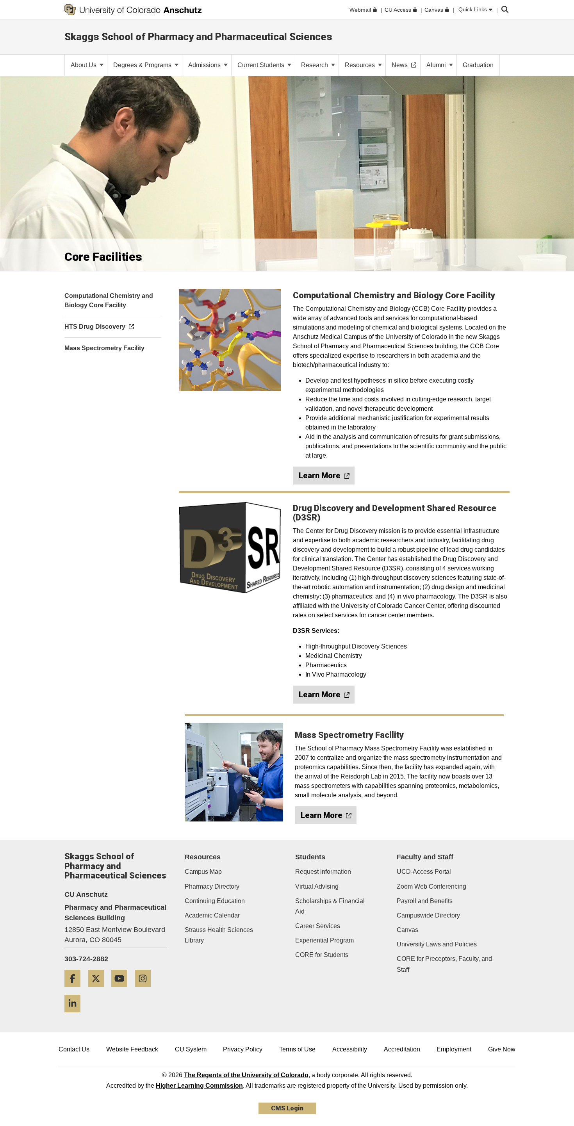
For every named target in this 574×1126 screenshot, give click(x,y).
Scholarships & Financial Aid (330, 906)
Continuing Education (215, 901)
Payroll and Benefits (425, 901)
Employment (454, 1049)
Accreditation (402, 1049)
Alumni (436, 65)
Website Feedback (132, 1049)
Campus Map (203, 871)
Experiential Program (324, 940)
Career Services (317, 926)
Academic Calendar (212, 915)
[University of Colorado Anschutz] (133, 9)
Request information (323, 871)
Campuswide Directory (428, 915)
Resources (360, 65)
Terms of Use (297, 1049)
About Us (84, 65)
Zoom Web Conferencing (431, 886)
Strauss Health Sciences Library (219, 935)
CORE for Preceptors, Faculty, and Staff (444, 964)
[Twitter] (99, 990)
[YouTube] (122, 990)
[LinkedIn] (75, 1015)
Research (315, 65)
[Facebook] (75, 990)
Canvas (407, 929)
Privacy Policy (242, 1049)
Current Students (261, 65)
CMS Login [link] (287, 1108)
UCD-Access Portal (424, 871)
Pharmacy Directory (212, 886)
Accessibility (349, 1049)
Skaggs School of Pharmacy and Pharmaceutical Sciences (198, 37)
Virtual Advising (317, 886)
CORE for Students (321, 954)
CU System (191, 1049)
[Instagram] (146, 990)
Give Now (501, 1049)
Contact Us (74, 1049)
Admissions (205, 65)
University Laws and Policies (437, 944)
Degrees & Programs (143, 65)
